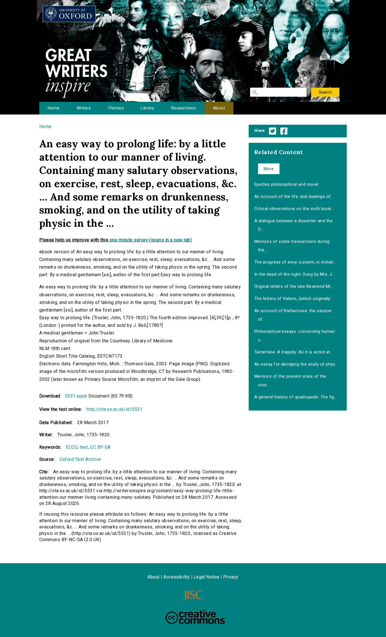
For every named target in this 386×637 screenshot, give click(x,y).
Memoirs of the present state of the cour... (290, 380)
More (269, 168)
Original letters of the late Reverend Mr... (294, 286)
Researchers (183, 108)
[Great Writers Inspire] (69, 13)
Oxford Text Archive (80, 459)
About (219, 108)
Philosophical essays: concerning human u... (294, 335)
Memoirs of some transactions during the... (292, 245)
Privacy (230, 577)
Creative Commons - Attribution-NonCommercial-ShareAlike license (195, 617)
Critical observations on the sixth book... (294, 208)
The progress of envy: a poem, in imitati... (295, 262)
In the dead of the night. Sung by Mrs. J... (294, 274)
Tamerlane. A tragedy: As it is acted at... (293, 352)
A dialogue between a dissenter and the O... (293, 225)
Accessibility (176, 577)
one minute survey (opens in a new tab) (151, 240)
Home (54, 108)
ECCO (71, 447)
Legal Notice (206, 577)
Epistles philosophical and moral (286, 184)
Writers (84, 108)
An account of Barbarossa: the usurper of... (293, 315)
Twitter (272, 131)
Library (147, 108)
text (84, 447)
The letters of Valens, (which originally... (293, 298)
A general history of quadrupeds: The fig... (295, 397)
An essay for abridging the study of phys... (296, 364)
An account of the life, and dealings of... (294, 196)
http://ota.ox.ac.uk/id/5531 (114, 409)
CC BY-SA (100, 447)
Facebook (283, 131)
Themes (116, 108)
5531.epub (76, 396)
